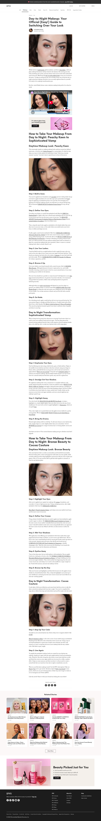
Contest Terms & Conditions (36, 814)
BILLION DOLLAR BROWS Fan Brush (50, 401)
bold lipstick (41, 70)
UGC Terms (27, 814)
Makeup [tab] (25, 10)
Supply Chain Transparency (64, 814)
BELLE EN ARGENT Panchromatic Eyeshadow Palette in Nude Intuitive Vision (48, 218)
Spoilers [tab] (63, 10)
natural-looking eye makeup (36, 221)
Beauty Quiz (32, 669)
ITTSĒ (30, 635)
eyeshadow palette (63, 372)
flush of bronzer (47, 151)
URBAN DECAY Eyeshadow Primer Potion (49, 204)
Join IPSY (35, 125)
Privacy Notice (15, 814)
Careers (68, 800)
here (68, 199)
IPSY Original (55, 800)
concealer (53, 197)
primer (58, 502)
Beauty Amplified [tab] (53, 10)
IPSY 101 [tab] (69, 10)
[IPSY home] (9, 6)
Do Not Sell (21, 814)
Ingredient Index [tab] (77, 10)
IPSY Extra (54, 798)
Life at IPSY (69, 798)
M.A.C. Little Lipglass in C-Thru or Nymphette (58, 304)
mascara (57, 255)
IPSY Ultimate (55, 796)
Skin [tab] (31, 10)
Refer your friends (60, 669)
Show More (50, 751)
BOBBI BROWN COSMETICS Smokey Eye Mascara (57, 257)
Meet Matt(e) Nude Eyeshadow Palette (39, 510)
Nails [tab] (39, 10)
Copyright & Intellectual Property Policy (50, 814)
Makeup (30, 15)
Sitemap (68, 802)
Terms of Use (9, 814)
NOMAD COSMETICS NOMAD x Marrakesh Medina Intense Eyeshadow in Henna (49, 557)
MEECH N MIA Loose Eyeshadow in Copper (57, 521)
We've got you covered (43, 372)
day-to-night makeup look (52, 75)
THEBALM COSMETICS (49, 506)
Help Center (84, 798)
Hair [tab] (35, 10)
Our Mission (69, 796)
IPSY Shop (54, 805)
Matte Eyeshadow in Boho (36, 639)
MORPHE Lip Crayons (35, 426)
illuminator (63, 405)
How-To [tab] (45, 10)
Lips (34, 15)
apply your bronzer (45, 285)
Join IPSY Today (69, 2)
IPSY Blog (54, 807)
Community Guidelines (86, 796)
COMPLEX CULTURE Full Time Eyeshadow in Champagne (45, 543)
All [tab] (20, 10)
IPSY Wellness (55, 802)
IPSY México (55, 809)
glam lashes (62, 70)
